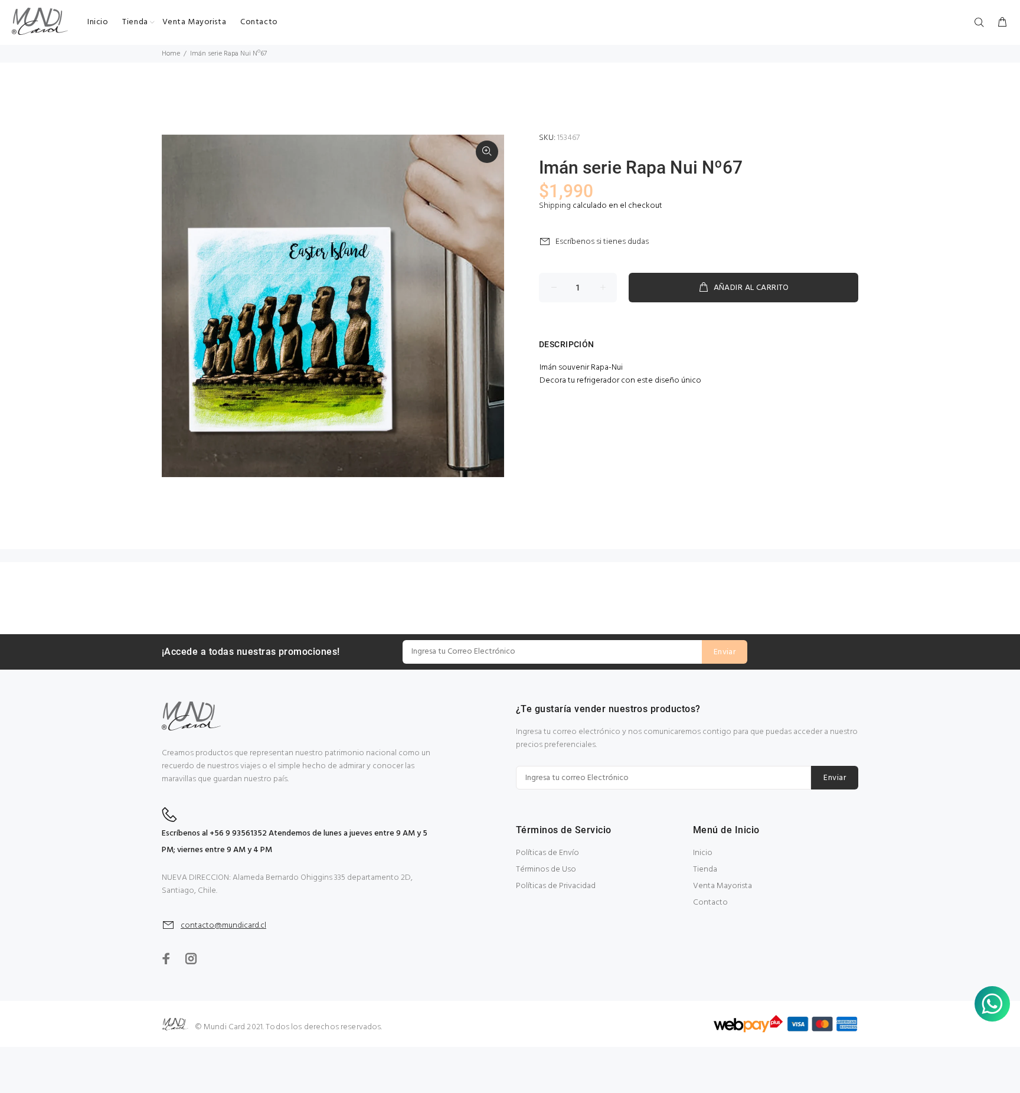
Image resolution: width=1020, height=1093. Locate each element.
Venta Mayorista (722, 886)
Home (171, 54)
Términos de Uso (546, 869)
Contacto (710, 902)
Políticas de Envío (547, 853)
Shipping (555, 206)
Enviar (725, 652)
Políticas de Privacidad (556, 886)
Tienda (705, 869)
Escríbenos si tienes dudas (602, 242)
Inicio (702, 853)
